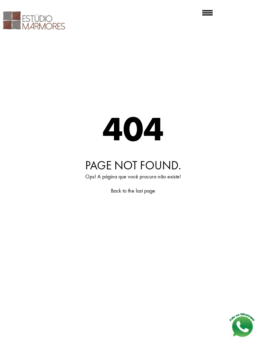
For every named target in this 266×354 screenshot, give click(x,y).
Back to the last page (133, 190)
